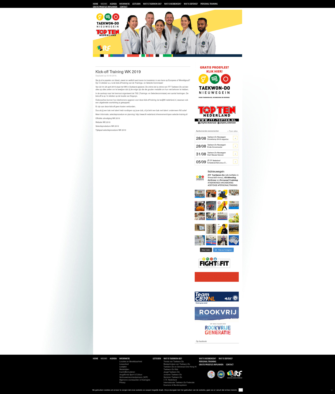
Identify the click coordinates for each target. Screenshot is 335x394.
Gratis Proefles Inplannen (105, 6)
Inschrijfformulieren (127, 372)
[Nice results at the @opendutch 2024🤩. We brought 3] (222, 240)
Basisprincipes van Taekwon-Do (177, 364)
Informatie (124, 3)
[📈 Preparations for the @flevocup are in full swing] (211, 240)
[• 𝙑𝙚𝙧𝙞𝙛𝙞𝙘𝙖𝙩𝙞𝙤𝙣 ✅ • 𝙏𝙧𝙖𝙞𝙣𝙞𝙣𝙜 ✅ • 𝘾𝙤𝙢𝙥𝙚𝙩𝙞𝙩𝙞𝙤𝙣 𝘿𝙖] (200, 206)
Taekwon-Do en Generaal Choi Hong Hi (180, 366)
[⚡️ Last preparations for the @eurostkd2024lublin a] (211, 218)
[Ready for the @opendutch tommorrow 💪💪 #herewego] (234, 240)
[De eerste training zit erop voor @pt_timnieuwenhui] (211, 206)
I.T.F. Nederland (170, 379)
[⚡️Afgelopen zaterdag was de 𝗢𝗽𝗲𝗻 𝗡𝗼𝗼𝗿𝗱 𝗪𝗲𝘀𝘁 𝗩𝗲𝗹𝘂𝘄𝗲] (200, 218)
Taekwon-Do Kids (171, 369)
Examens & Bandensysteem (175, 385)
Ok (241, 390)
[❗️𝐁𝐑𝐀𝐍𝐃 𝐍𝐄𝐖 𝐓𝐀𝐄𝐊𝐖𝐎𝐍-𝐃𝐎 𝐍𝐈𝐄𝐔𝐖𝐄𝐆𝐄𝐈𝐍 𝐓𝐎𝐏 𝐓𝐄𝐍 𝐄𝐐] (211, 229)
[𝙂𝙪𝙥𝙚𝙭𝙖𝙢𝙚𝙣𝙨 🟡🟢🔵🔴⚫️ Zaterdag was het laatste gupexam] (200, 195)
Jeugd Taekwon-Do (172, 372)
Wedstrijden (124, 369)
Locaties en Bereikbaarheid (130, 361)
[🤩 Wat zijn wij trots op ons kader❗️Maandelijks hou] (222, 218)
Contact (123, 6)
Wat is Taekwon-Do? (152, 3)
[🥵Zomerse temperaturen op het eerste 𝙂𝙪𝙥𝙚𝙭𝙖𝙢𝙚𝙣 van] (234, 206)
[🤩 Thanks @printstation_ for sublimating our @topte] (200, 240)
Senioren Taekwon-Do (173, 377)
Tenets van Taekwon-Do (174, 361)
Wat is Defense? (191, 3)
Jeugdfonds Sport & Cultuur (130, 374)
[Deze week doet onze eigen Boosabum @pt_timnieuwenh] (222, 206)
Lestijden (136, 3)
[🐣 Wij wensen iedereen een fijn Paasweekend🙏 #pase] (234, 218)
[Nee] (331, 390)
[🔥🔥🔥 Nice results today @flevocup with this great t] (234, 229)
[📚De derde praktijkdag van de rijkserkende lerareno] (200, 229)
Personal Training (209, 3)
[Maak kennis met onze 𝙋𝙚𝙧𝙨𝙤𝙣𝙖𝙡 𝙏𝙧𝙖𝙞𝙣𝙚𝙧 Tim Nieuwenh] (222, 229)
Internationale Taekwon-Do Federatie (179, 382)
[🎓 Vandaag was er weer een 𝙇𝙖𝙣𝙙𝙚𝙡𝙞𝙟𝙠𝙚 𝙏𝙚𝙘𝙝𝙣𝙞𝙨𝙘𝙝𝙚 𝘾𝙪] (234, 195)
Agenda (113, 3)
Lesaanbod (124, 364)
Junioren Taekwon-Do (173, 374)
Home (95, 3)
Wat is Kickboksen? (172, 3)
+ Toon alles (232, 131)
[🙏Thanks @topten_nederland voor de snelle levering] (222, 195)
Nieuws (104, 3)
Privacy (122, 382)
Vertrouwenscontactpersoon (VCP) (133, 377)
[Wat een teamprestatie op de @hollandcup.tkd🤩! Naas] (211, 195)
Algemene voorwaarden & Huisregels (134, 379)
